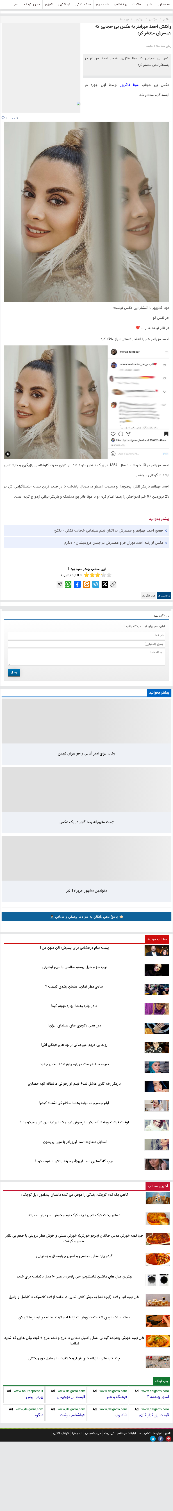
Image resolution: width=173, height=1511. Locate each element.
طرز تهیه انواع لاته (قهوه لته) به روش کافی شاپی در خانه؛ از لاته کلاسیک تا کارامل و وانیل (74, 1297)
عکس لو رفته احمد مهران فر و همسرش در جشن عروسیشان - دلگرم (113, 542)
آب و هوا (77, 1433)
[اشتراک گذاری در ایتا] (86, 584)
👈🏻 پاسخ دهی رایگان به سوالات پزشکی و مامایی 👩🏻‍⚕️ (86, 916)
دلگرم (38, 1415)
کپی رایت (109, 1433)
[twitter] (153, 1439)
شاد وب (121, 1415)
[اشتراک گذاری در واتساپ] (68, 584)
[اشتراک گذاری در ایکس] (105, 584)
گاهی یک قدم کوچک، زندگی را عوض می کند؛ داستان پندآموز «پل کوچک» (74, 1194)
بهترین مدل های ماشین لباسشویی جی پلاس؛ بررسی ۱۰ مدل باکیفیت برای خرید (74, 1276)
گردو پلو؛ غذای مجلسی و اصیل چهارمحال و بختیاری (74, 1256)
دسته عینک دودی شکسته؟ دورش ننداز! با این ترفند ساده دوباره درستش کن (74, 1317)
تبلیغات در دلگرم (126, 1433)
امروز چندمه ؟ (158, 1397)
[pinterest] (168, 1439)
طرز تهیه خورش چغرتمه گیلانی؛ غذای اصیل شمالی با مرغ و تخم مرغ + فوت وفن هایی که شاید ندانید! (74, 1340)
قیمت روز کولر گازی (154, 1415)
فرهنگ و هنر (117, 1397)
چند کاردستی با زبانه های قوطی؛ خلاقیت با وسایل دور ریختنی (74, 1358)
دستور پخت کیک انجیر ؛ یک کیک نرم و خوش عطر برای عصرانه (74, 1215)
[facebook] (161, 1439)
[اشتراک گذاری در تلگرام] (95, 584)
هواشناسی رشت (72, 1415)
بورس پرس (34, 1397)
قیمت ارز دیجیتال (71, 1397)
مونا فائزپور (129, 85)
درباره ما (157, 1433)
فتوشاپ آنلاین (61, 1433)
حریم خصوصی (93, 1433)
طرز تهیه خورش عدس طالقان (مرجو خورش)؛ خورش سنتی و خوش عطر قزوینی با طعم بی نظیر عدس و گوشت (74, 1238)
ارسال (14, 672)
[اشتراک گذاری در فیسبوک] (77, 584)
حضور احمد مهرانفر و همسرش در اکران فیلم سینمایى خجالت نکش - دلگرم (108, 530)
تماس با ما (144, 1433)
